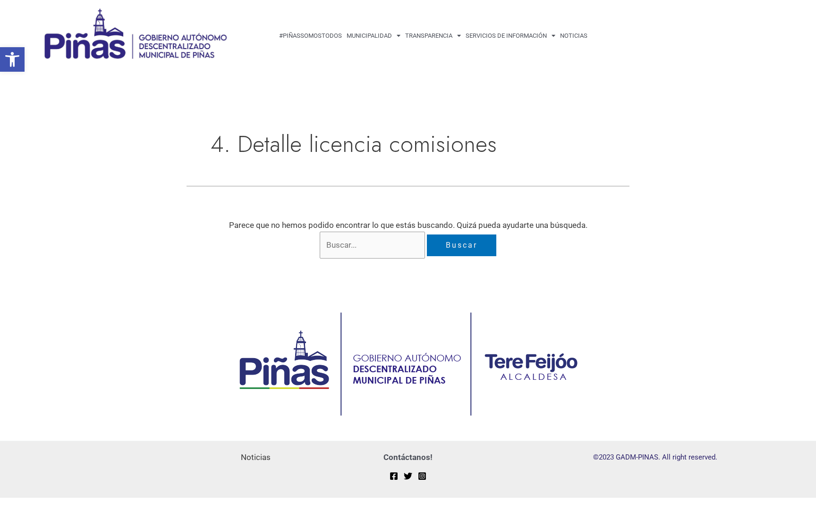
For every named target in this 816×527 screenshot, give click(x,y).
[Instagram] (422, 476)
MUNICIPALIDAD (369, 35)
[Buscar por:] (373, 245)
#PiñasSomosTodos (310, 35)
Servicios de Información (506, 35)
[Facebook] (394, 476)
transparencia (428, 35)
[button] (12, 59)
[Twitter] (408, 476)
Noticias (573, 35)
